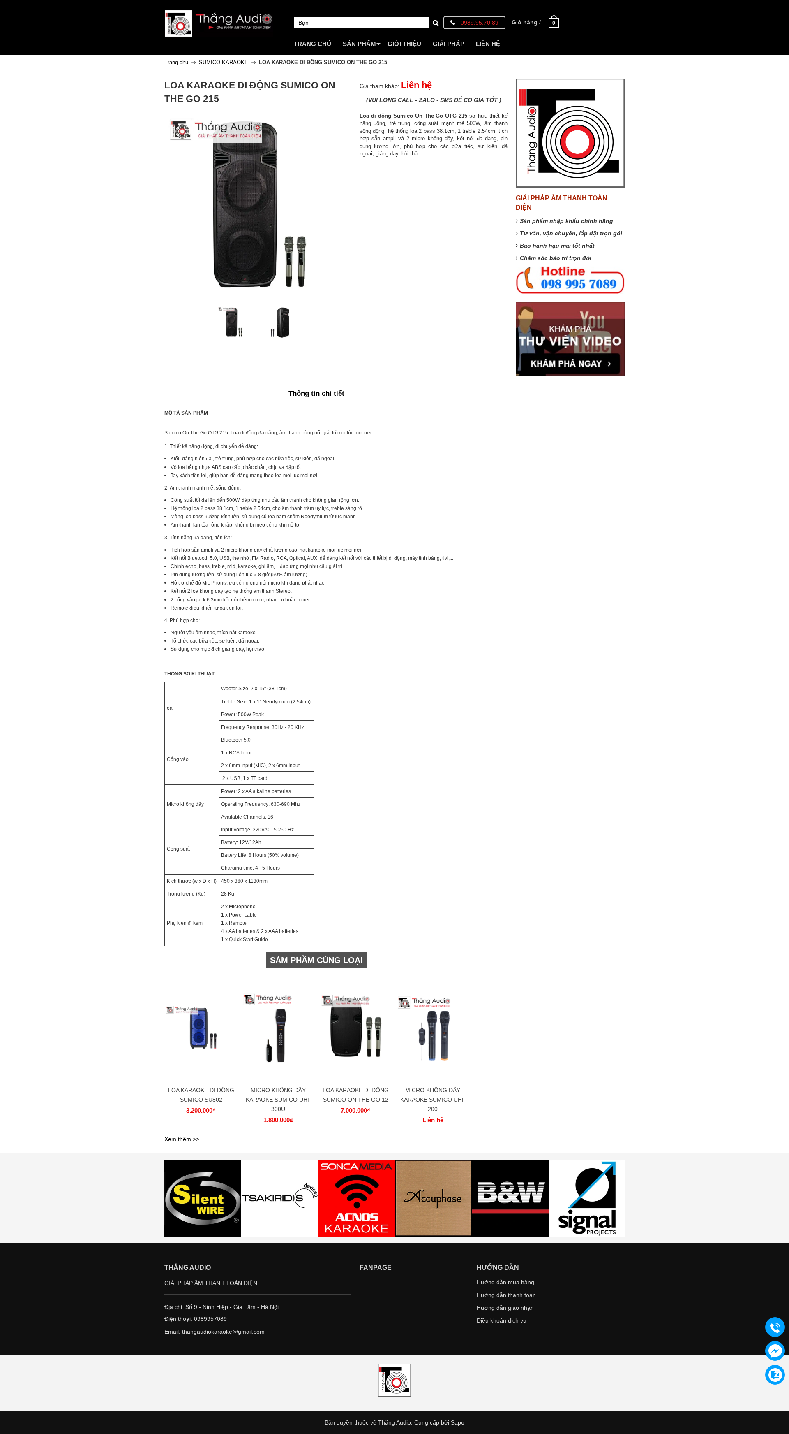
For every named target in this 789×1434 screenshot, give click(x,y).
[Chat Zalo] (775, 1374)
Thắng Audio (394, 1422)
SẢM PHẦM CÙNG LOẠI (316, 960)
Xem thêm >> (181, 1139)
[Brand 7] (587, 1198)
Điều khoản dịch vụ (501, 1320)
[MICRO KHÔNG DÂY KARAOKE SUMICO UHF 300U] (278, 1028)
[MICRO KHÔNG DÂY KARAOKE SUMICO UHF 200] (432, 1028)
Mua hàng (202, 1033)
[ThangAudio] (218, 17)
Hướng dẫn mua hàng (505, 1282)
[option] (234, 322)
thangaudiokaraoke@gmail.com (223, 1331)
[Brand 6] (510, 1198)
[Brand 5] (433, 1198)
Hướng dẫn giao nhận (505, 1307)
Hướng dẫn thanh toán (506, 1295)
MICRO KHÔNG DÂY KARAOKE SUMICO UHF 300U (278, 1099)
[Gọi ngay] (775, 1327)
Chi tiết (199, 1033)
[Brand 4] (356, 1198)
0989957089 (210, 1319)
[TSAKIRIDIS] (202, 1198)
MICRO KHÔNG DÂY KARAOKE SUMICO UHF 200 (433, 1099)
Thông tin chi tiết (316, 393)
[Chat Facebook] (775, 1351)
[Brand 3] (279, 1198)
